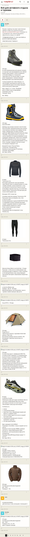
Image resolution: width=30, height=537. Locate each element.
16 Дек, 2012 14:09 (4, 509)
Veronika (13, 14)
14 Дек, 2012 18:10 (4, 308)
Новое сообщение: (5, 14)
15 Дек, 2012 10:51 (4, 443)
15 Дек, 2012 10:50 (4, 374)
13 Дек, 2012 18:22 (4, 46)
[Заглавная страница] (8, 1)
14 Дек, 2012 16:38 (4, 281)
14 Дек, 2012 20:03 (4, 346)
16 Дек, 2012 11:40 (4, 494)
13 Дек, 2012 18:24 (4, 157)
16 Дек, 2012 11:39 (4, 461)
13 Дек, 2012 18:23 (4, 100)
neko (6, 497)
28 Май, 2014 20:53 (20, 14)
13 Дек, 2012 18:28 (4, 216)
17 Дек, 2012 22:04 (4, 530)
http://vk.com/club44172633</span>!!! (11, 32)
